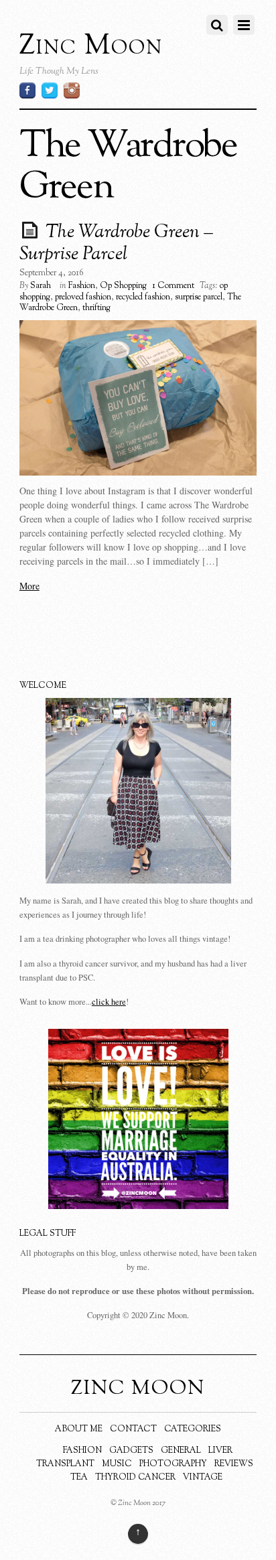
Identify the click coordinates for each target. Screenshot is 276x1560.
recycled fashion (143, 297)
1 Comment (173, 286)
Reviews (233, 1464)
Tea (79, 1478)
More (29, 585)
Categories (192, 1429)
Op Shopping (123, 286)
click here (109, 1001)
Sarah (40, 286)
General (181, 1451)
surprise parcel (198, 297)
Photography (173, 1464)
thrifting (96, 308)
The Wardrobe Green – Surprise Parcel (116, 244)
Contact (133, 1429)
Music (117, 1464)
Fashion (81, 286)
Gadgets (131, 1451)
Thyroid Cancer (135, 1478)
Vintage (202, 1478)
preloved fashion (83, 297)
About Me (78, 1429)
